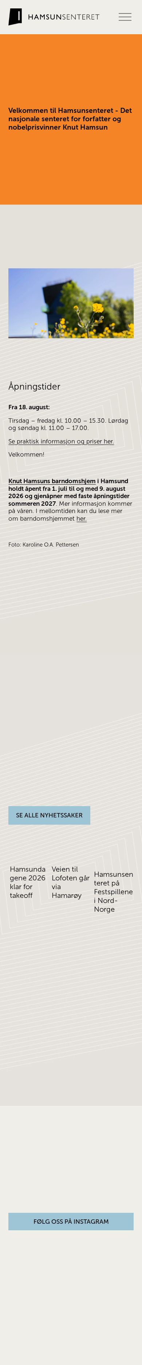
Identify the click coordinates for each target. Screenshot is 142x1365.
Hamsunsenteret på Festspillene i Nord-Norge (113, 891)
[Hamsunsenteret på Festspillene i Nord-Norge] (114, 854)
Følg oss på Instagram (71, 1221)
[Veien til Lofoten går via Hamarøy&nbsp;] (71, 851)
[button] (121, 835)
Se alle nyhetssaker (49, 815)
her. (81, 518)
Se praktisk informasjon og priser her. (61, 441)
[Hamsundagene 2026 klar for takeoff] (30, 851)
